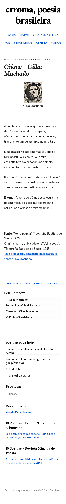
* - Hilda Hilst (13, 369)
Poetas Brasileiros (18, 42)
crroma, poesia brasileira (33, 14)
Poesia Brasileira (45, 35)
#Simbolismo (50, 283)
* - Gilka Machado (17, 299)
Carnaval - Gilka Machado (22, 311)
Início (6, 59)
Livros (24, 35)
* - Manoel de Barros (18, 375)
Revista (41, 42)
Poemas (56, 42)
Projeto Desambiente (18, 412)
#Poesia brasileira (33, 283)
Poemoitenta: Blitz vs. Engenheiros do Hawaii (29, 351)
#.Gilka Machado (14, 283)
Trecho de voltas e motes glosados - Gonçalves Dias (28, 361)
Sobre (12, 35)
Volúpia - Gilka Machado (21, 317)
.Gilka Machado (18, 59)
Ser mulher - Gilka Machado (23, 305)
